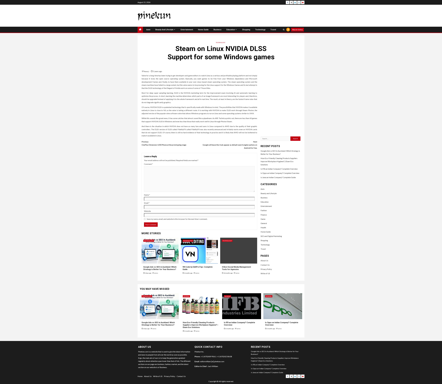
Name (147, 195)
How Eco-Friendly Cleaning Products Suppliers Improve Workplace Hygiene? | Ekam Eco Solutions (279, 161)
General (264, 223)
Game (263, 219)
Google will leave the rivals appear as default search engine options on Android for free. (230, 145)
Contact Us (265, 265)
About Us (264, 260)
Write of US (265, 273)
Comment (148, 164)
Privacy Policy (266, 269)
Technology (260, 30)
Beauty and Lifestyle (164, 30)
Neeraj (146, 71)
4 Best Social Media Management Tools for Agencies (236, 268)
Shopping (246, 30)
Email (147, 203)
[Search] (283, 29)
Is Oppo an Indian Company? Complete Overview (280, 173)
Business (217, 30)
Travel (273, 30)
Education (230, 30)
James (156, 273)
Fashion (264, 210)
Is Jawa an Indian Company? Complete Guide (278, 177)
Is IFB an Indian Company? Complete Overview (279, 169)
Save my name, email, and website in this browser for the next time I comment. (177, 219)
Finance (264, 215)
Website (147, 211)
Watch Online (297, 30)
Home (140, 376)
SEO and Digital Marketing (271, 236)
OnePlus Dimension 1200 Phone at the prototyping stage (164, 143)
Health (263, 227)
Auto (148, 30)
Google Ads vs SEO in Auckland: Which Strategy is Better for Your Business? (159, 268)
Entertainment (187, 30)
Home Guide (203, 30)
